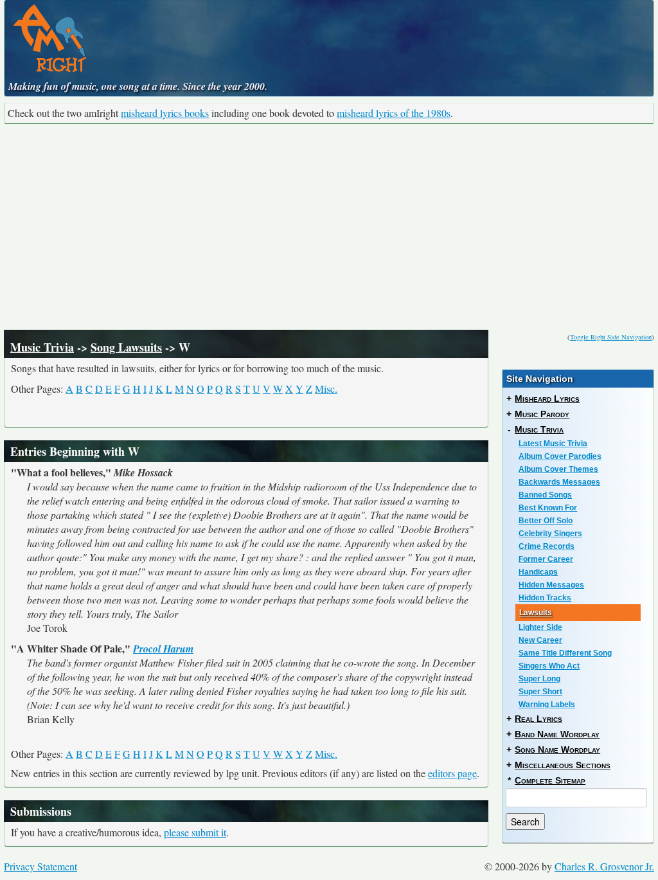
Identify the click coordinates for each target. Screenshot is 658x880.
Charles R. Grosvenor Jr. (604, 866)
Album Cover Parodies (560, 456)
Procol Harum (163, 649)
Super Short (540, 691)
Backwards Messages (559, 482)
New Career (540, 640)
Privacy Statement (40, 866)
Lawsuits (535, 612)
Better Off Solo (546, 520)
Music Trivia (42, 347)
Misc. (326, 388)
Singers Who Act (549, 665)
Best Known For (548, 507)
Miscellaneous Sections (562, 765)
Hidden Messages (551, 584)
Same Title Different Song (565, 653)
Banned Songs (545, 494)
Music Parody (542, 414)
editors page (452, 773)
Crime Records (546, 546)
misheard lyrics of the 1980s (393, 113)
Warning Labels (547, 704)
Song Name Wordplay (557, 749)
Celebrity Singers (550, 533)
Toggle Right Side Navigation (611, 336)
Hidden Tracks (545, 597)
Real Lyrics (538, 719)
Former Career (546, 559)
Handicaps (538, 572)
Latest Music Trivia (553, 443)
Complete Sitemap (550, 780)
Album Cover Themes (558, 469)
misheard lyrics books (165, 113)
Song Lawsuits (126, 347)
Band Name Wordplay (557, 734)
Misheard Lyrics (547, 398)
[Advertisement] (329, 227)
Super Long (539, 678)
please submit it (195, 832)
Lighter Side (540, 627)
